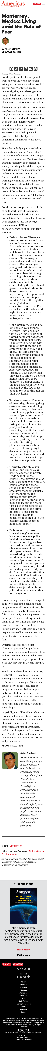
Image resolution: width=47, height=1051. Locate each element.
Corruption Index (23, 1004)
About (23, 982)
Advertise (23, 985)
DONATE (37, 4)
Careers (23, 990)
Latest (23, 998)
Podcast (23, 974)
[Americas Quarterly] (13, 4)
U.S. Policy (23, 1001)
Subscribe (18, 964)
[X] (16, 69)
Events (23, 1007)
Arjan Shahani (13, 49)
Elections (23, 996)
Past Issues (23, 954)
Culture (23, 1012)
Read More (23, 949)
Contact (23, 987)
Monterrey (15, 845)
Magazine (24, 993)
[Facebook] (11, 69)
